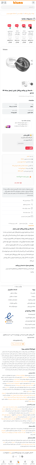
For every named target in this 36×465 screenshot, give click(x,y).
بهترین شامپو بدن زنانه (30, 324)
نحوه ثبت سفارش (13, 296)
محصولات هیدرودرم (12, 399)
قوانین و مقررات (31, 300)
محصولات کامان (20, 399)
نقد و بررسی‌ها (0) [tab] (13, 223)
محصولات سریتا (13, 395)
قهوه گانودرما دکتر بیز (25, 419)
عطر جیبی (7, 387)
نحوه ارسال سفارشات (12, 300)
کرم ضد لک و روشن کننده (18, 381)
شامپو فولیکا (17, 383)
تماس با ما (33, 293)
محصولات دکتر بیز (14, 409)
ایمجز (28, 156)
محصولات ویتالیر (23, 397)
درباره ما (33, 296)
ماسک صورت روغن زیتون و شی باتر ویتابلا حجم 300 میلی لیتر (17, 32)
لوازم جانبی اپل (14, 432)
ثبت (27, 148)
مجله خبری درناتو (31, 307)
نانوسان (13, 442)
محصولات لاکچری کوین (28, 395)
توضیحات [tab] (31, 223)
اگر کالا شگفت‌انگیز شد (26, 138)
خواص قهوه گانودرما (30, 318)
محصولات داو (26, 399)
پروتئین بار (15, 407)
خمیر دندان (30, 391)
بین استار (31, 413)
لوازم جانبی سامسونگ (6, 432)
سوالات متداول (13, 293)
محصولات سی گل (7, 397)
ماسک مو (8, 383)
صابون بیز (27, 385)
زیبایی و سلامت (27, 14)
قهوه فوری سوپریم (12, 419)
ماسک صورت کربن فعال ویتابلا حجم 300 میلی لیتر (30, 32)
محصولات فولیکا (32, 401)
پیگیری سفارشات (13, 303)
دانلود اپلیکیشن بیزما (17, 344)
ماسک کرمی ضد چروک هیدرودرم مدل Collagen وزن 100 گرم (10, 32)
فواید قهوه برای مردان (30, 321)
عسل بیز (19, 409)
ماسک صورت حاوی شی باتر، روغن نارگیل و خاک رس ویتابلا (24, 32)
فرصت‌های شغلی (31, 303)
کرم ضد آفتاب (17, 379)
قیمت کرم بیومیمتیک (20, 385)
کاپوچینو (28, 417)
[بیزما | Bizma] (18, 2)
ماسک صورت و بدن (11, 14)
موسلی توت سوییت (9, 407)
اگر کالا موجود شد (27, 140)
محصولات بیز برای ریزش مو (29, 328)
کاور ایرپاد (23, 430)
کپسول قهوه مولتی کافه (7, 415)
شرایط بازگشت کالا (13, 307)
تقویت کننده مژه (25, 377)
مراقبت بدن (19, 14)
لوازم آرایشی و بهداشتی (20, 375)
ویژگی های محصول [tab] (23, 223)
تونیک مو (31, 385)
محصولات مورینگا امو (15, 397)
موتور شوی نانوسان (25, 444)
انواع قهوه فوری (19, 415)
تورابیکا (33, 419)
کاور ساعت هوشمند (21, 432)
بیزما (33, 14)
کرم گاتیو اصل (26, 381)
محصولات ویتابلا (20, 395)
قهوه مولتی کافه (14, 417)
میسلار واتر (33, 383)
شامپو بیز (12, 383)
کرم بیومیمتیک (31, 314)
